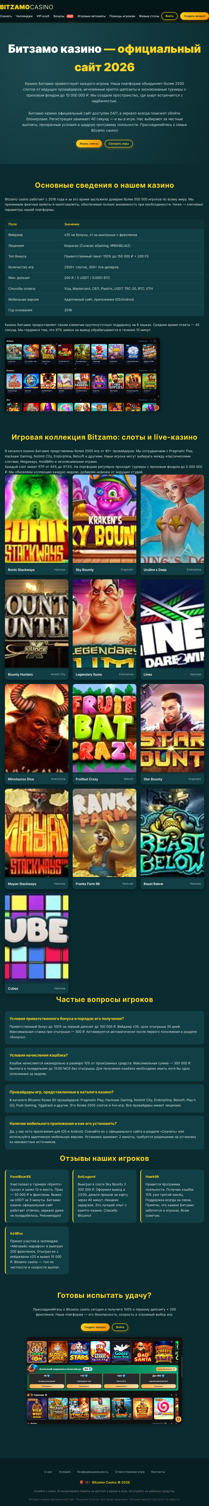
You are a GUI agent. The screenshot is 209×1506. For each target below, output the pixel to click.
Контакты (158, 1471)
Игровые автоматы (92, 16)
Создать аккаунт (194, 16)
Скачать (6, 16)
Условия (65, 1471)
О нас (48, 1471)
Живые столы (149, 16)
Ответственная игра (130, 1471)
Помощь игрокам (122, 16)
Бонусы (62, 16)
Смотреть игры (119, 143)
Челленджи (24, 16)
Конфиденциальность (92, 1471)
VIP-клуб (43, 16)
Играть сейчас (89, 143)
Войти (169, 16)
